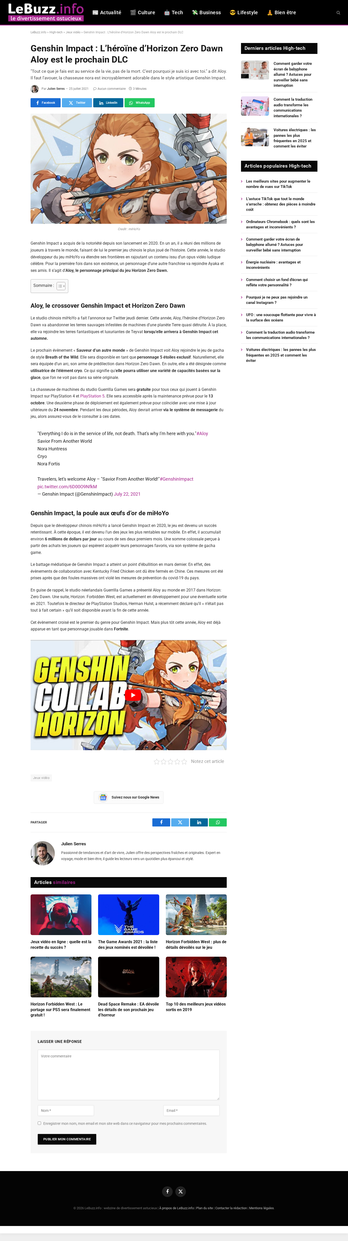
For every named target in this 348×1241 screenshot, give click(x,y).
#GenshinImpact (176, 479)
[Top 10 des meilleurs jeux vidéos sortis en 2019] (196, 977)
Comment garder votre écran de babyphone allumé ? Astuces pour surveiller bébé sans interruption (293, 74)
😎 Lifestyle (244, 12)
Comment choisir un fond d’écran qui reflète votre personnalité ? (277, 282)
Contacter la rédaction (231, 1208)
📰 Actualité (106, 12)
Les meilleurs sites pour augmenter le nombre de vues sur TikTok (278, 184)
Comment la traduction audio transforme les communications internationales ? (293, 107)
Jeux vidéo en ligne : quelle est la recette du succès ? (61, 944)
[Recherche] (338, 12)
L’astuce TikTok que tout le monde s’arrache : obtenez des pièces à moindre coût (280, 204)
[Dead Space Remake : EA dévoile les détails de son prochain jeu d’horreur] (128, 977)
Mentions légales (261, 1208)
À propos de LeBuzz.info (176, 1208)
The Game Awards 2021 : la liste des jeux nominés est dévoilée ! (128, 944)
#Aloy (202, 433)
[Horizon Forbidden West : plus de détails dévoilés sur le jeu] (196, 914)
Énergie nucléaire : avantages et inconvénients (273, 265)
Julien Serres (56, 89)
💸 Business (206, 12)
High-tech (56, 32)
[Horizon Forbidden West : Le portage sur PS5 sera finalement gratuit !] (61, 977)
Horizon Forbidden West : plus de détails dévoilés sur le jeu (196, 944)
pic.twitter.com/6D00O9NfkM (67, 486)
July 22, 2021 (127, 494)
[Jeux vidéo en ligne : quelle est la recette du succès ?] (61, 914)
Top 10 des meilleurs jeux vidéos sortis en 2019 (196, 1007)
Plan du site (204, 1208)
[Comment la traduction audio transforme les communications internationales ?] (255, 106)
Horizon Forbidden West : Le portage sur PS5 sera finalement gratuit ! (60, 1010)
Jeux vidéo (73, 32)
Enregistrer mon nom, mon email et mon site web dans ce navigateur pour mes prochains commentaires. (125, 1123)
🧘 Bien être (281, 12)
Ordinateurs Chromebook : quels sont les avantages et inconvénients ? (280, 224)
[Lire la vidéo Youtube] (133, 695)
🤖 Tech (173, 12)
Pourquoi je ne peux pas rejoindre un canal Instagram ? (276, 300)
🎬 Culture (142, 12)
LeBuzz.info (38, 32)
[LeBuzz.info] (46, 12)
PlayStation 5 (92, 396)
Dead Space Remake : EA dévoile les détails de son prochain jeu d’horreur (128, 1010)
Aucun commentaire (112, 89)
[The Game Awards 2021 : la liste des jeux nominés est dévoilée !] (128, 914)
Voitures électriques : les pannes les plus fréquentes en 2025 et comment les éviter (295, 138)
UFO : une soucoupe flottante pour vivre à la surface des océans (281, 317)
